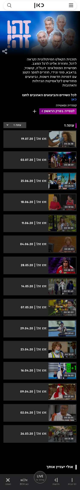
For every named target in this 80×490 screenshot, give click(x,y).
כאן (74, 99)
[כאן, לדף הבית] (39, 5)
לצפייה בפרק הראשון (59, 111)
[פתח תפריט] (71, 5)
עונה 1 (17, 125)
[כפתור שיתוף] (5, 51)
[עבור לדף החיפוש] (9, 5)
